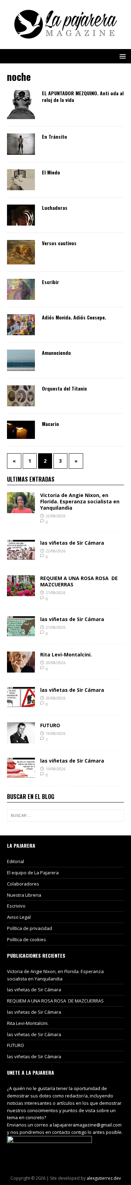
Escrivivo (16, 906)
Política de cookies (26, 939)
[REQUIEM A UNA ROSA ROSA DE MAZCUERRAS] (21, 591)
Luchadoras (54, 207)
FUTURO (50, 725)
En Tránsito (54, 136)
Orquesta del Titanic (64, 388)
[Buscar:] (65, 815)
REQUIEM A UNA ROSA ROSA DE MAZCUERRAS (79, 581)
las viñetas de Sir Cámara (72, 542)
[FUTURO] (21, 739)
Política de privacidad (29, 928)
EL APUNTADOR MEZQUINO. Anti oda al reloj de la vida (83, 96)
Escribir (50, 281)
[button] (121, 56)
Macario (50, 423)
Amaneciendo (56, 352)
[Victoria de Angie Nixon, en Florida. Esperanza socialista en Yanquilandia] (21, 509)
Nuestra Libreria (24, 895)
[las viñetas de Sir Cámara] (21, 556)
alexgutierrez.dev (104, 1178)
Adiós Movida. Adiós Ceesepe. (74, 317)
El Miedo (51, 172)
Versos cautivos (59, 243)
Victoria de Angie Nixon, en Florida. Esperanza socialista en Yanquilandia (79, 501)
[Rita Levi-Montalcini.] (21, 668)
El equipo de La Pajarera (33, 872)
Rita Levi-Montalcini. (66, 654)
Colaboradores (23, 884)
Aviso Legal (19, 917)
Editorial (15, 861)
